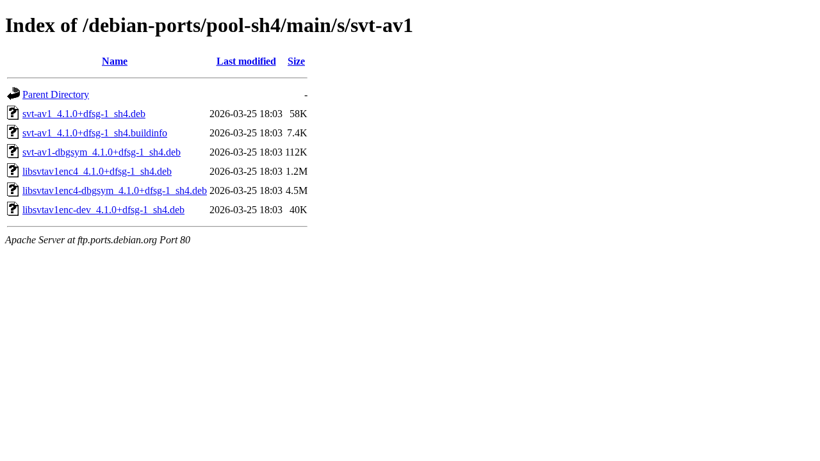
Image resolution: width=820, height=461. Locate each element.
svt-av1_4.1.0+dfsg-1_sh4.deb (83, 113)
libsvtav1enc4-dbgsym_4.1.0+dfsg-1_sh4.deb (114, 190)
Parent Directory (55, 94)
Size (296, 61)
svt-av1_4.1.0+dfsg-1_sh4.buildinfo (94, 132)
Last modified (246, 61)
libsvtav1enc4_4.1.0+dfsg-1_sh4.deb (97, 171)
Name (114, 61)
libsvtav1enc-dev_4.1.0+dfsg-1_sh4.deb (103, 209)
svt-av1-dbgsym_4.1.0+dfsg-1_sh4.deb (101, 152)
